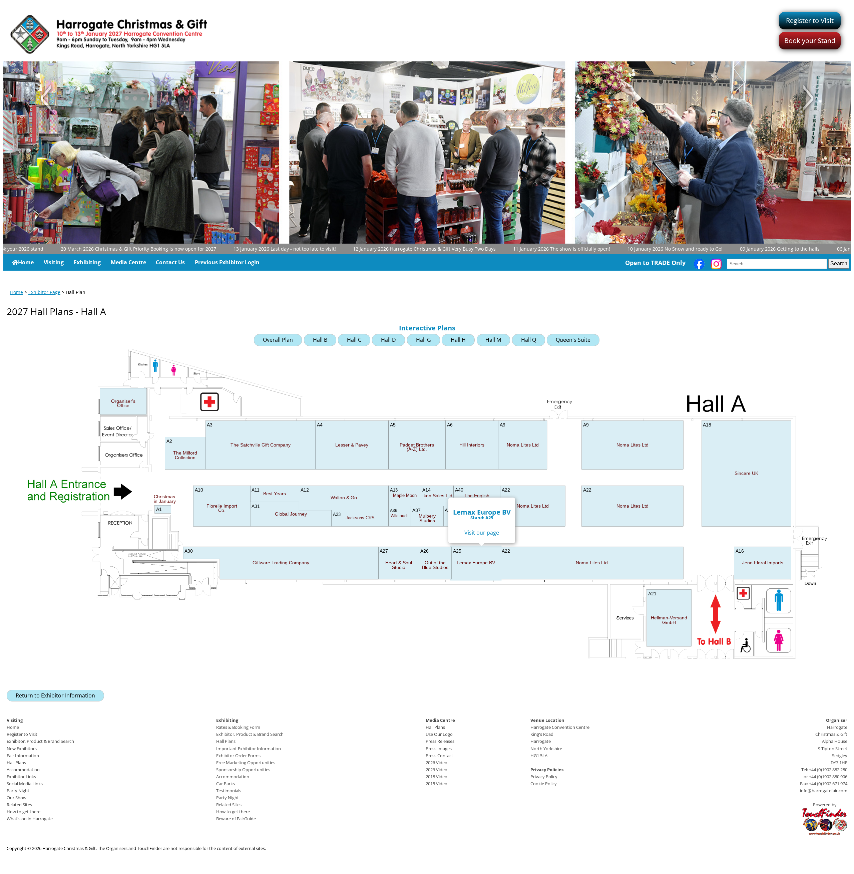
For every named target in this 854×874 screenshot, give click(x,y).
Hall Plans (16, 763)
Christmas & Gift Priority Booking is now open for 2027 (98, 249)
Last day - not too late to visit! (244, 249)
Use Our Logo (439, 734)
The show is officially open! (521, 249)
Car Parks (225, 784)
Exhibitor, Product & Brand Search (40, 741)
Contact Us (170, 262)
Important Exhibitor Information (248, 749)
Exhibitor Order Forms (238, 756)
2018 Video (436, 777)
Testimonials (228, 791)
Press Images (439, 749)
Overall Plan (278, 339)
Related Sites (19, 805)
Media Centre (128, 262)
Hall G (423, 339)
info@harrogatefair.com (823, 791)
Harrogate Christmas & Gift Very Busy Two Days (384, 249)
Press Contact (439, 756)
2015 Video (436, 784)
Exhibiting (87, 262)
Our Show (16, 798)
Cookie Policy (543, 784)
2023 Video (436, 770)
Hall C (354, 339)
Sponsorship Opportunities (243, 770)
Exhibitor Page (44, 292)
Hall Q (528, 339)
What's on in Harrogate (30, 819)
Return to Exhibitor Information (55, 695)
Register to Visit (810, 20)
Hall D (388, 339)
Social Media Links (25, 784)
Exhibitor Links (21, 777)
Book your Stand (809, 40)
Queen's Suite (573, 339)
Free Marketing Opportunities (245, 763)
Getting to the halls (739, 249)
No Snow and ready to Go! (635, 249)
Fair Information (23, 756)
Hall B (320, 339)
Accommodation (23, 770)
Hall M (493, 339)
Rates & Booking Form (238, 727)
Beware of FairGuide (236, 819)
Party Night (18, 791)
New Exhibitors (22, 749)
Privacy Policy (543, 777)
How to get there (23, 812)
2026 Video (436, 763)
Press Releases (440, 741)
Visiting (54, 262)
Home (26, 262)
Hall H (458, 339)
